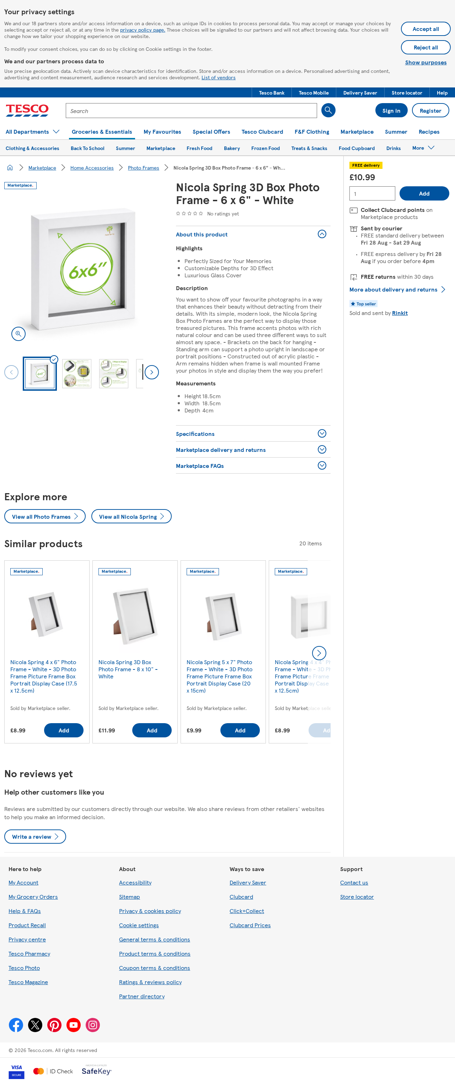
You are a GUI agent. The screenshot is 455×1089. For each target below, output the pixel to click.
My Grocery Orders (33, 896)
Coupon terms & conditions (154, 967)
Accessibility (135, 882)
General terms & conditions (154, 939)
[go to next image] (152, 372)
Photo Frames (143, 167)
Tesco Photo (24, 967)
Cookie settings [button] (139, 925)
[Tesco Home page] (27, 110)
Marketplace (42, 167)
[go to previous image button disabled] (11, 372)
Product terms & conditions (155, 953)
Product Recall (27, 925)
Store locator (357, 896)
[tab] (40, 374)
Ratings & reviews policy (150, 982)
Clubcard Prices (250, 925)
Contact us (354, 882)
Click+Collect (247, 911)
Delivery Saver (248, 882)
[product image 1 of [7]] (81, 270)
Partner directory (142, 996)
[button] (271, 92)
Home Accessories (92, 167)
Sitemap (129, 896)
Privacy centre (27, 939)
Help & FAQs (25, 911)
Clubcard (241, 896)
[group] (47, 653)
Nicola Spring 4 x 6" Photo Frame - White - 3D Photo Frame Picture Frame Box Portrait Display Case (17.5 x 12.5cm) (43, 676)
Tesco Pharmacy (29, 953)
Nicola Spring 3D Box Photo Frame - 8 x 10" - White (128, 669)
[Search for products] (328, 110)
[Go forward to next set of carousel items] (319, 653)
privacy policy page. (142, 29)
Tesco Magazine (28, 982)
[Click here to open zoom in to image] (18, 334)
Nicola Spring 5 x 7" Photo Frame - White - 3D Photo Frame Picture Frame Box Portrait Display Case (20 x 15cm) (219, 676)
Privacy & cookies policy (150, 911)
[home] (10, 167)
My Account (23, 882)
